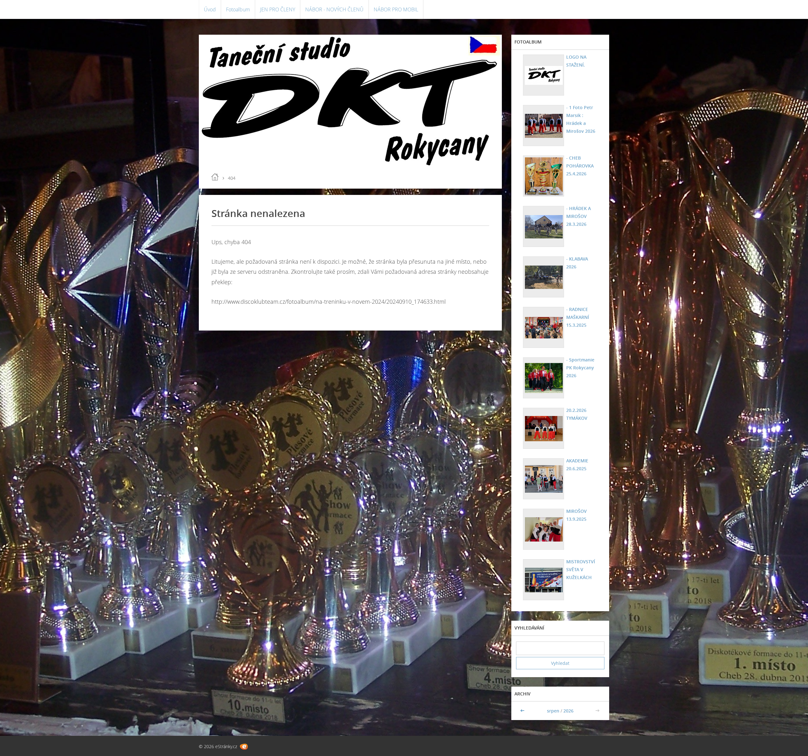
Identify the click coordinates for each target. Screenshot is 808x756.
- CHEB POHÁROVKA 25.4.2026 (580, 166)
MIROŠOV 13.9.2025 (576, 515)
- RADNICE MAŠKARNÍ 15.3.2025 (577, 317)
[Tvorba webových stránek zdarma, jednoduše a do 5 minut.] (244, 747)
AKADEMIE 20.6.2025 (577, 465)
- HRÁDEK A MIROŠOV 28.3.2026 (578, 216)
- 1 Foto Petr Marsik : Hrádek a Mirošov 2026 (580, 119)
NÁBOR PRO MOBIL (396, 9)
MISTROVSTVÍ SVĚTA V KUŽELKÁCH (580, 569)
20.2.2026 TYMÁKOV (576, 414)
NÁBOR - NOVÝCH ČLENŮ (334, 9)
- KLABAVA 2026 (577, 263)
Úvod (210, 9)
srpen (553, 711)
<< (523, 711)
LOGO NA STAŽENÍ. (576, 61)
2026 (568, 711)
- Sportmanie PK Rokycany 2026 (580, 367)
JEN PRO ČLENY (277, 9)
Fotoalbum (238, 9)
